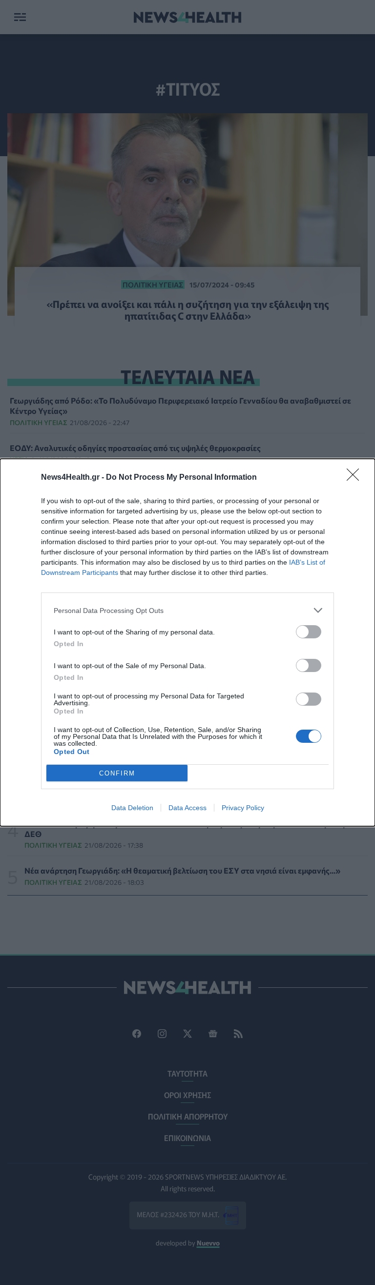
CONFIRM (117, 773)
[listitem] (187, 610)
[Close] (356, 478)
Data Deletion (132, 808)
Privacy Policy (243, 808)
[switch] (308, 631)
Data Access (187, 808)
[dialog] (187, 642)
